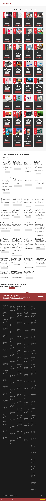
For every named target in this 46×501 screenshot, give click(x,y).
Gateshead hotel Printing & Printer (19, 344)
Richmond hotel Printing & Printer (33, 309)
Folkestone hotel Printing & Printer (19, 339)
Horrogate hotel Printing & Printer (19, 420)
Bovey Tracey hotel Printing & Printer (5, 382)
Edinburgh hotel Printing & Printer (12, 436)
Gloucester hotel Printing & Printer (19, 351)
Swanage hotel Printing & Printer (33, 392)
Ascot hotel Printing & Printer (5, 315)
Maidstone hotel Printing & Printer (26, 366)
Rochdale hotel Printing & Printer (33, 314)
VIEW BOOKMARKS (28, 171)
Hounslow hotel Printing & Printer (19, 423)
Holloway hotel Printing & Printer (19, 418)
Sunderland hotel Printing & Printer (33, 388)
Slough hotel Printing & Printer (33, 341)
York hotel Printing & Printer (33, 492)
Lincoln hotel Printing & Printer (26, 338)
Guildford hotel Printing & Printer (19, 367)
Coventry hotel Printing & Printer (12, 383)
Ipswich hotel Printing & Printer (19, 436)
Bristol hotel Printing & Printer (5, 431)
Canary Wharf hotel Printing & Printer (12, 325)
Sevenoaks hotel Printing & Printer (33, 330)
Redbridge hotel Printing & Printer (26, 440)
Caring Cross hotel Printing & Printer (12, 339)
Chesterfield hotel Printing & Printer (12, 355)
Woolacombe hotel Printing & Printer (33, 450)
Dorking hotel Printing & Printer (12, 408)
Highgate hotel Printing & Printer (19, 411)
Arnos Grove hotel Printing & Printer (5, 313)
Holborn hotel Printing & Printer (19, 416)
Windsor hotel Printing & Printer (33, 474)
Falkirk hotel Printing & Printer (19, 318)
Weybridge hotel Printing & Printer (33, 441)
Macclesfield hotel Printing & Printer (26, 361)
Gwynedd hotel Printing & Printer (19, 369)
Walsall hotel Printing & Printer (33, 427)
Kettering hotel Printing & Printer (26, 304)
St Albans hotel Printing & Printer (33, 355)
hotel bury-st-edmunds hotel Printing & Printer (12, 310)
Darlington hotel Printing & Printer (12, 394)
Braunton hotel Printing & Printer (5, 392)
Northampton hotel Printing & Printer (26, 393)
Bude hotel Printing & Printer (5, 443)
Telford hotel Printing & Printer (33, 404)
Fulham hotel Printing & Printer (19, 341)
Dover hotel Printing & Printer (12, 411)
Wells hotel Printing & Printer (33, 439)
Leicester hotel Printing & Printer (26, 331)
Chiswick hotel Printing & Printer (12, 362)
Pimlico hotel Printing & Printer (26, 424)
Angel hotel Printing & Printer (5, 308)
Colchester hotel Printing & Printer (12, 373)
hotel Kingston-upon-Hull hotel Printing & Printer (26, 313)
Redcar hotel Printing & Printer (26, 442)
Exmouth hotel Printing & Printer (19, 316)
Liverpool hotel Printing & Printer (26, 342)
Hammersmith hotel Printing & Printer (19, 376)
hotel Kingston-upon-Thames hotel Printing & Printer (26, 316)
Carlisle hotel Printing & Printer (12, 336)
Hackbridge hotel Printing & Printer (19, 372)
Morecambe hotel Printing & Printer (26, 384)
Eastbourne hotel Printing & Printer (12, 429)
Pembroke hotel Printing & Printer (26, 412)
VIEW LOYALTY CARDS (6, 218)
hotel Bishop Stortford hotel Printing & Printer (5, 364)
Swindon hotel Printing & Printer (33, 397)
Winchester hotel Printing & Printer (33, 471)
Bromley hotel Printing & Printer (5, 436)
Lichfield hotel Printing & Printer (26, 335)
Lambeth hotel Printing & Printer (26, 322)
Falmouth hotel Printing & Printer (19, 321)
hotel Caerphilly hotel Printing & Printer (12, 313)
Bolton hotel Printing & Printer (5, 375)
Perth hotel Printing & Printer (26, 419)
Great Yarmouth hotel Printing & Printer (19, 360)
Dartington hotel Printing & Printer (12, 399)
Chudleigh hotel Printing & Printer (12, 367)
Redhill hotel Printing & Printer (33, 304)
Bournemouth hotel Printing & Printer (5, 380)
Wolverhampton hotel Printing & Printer (33, 483)
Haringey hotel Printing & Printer (19, 381)
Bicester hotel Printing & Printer (5, 415)
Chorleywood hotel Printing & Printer (12, 364)
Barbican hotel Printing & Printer (5, 324)
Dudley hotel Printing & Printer (12, 413)
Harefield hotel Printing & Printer (19, 379)
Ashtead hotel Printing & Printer (5, 317)
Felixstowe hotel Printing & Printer (19, 332)
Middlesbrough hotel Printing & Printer (26, 377)
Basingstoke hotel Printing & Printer (5, 336)
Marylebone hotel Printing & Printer (26, 373)
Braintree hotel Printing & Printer (5, 389)
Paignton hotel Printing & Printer (33, 464)
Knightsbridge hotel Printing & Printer (26, 319)
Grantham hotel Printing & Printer (19, 353)
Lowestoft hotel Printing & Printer (26, 354)
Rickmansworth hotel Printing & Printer (33, 311)
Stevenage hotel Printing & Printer (33, 369)
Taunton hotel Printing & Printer (33, 399)
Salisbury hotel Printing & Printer (33, 323)
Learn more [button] (23, 499)
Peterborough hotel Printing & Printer (26, 421)
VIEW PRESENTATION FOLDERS (39, 205)
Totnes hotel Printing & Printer (33, 416)
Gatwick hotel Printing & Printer (19, 346)
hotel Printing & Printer (19, 431)
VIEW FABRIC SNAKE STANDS (4, 277)
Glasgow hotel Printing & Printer (19, 348)
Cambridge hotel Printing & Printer (12, 318)
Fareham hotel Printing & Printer (19, 323)
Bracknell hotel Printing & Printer (5, 385)
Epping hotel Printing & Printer (19, 309)
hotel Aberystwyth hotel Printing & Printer (5, 396)
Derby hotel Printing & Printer (12, 401)
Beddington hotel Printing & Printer (5, 347)
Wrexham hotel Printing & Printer (33, 490)
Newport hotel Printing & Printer (26, 386)
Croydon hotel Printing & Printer (12, 390)
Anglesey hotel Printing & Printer (5, 401)
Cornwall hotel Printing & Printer (12, 378)
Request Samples (7, 25)
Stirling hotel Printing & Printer (33, 372)
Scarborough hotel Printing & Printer (33, 325)
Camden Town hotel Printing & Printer (12, 320)
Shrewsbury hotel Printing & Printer (33, 337)
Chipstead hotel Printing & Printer (12, 360)
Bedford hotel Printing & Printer (5, 350)
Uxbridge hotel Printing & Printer (33, 423)
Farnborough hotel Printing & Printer (19, 325)
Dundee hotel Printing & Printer (12, 420)
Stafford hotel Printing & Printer (33, 362)
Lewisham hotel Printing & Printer (26, 333)
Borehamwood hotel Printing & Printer (5, 378)
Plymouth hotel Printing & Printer (26, 426)
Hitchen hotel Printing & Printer (19, 413)
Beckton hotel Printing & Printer (5, 345)
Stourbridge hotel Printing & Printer (33, 381)
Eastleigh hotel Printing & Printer (12, 431)
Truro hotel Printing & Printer (33, 418)
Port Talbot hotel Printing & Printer (26, 428)
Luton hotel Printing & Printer (26, 356)
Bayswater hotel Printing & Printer (5, 341)
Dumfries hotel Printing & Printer (12, 418)
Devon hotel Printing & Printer (12, 404)
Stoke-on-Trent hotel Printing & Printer (33, 379)
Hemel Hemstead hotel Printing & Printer (19, 402)
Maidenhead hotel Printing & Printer (26, 363)
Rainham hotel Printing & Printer (26, 435)
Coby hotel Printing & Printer (12, 376)
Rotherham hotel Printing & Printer (33, 318)
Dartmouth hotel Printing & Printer (33, 457)
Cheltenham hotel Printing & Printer (12, 346)
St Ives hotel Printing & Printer (33, 360)
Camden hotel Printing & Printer (12, 322)
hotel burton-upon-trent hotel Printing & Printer (12, 307)
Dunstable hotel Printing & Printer (12, 422)
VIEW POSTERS (28, 206)
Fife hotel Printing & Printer (19, 334)
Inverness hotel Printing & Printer (19, 433)
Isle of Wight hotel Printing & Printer (19, 438)
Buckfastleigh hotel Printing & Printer (5, 438)
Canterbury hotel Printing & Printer (12, 329)
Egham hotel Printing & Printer (12, 441)
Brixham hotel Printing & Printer (5, 433)
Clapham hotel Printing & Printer (12, 369)
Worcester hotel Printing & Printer (33, 485)
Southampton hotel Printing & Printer (33, 351)
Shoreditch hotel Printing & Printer (33, 334)
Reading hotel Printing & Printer (26, 437)
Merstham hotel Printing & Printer (26, 375)
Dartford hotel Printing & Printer (12, 397)
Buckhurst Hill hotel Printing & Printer (5, 440)
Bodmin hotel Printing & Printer (5, 373)
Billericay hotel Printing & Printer (5, 359)
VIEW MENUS (40, 218)
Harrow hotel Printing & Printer (19, 390)
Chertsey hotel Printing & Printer (12, 348)
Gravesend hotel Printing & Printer (19, 355)
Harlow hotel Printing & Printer (19, 383)
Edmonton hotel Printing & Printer (12, 438)
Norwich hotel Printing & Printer (26, 396)
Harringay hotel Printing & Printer (19, 385)
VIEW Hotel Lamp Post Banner (29, 267)
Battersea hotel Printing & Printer (5, 410)
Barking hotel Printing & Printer (5, 327)
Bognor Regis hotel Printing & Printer (5, 422)
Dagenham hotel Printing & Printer (12, 392)
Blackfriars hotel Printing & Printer (5, 368)
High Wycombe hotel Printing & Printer (19, 409)
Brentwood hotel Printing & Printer (5, 424)
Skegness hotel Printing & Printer (33, 339)
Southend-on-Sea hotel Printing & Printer (33, 353)
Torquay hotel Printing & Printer (33, 413)
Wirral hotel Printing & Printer (33, 476)
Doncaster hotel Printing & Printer (12, 406)
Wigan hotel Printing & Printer (33, 469)
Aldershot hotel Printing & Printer (5, 398)
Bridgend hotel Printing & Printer (5, 426)
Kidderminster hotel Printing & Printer (26, 307)
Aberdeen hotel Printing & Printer (5, 306)
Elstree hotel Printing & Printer (12, 443)
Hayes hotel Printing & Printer (19, 397)
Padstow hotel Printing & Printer (26, 410)
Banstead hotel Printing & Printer (5, 408)
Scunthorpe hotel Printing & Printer (33, 328)
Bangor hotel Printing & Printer (5, 405)
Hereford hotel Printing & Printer (19, 404)
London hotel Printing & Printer (26, 347)
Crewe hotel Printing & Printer (12, 387)
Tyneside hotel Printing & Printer (33, 420)
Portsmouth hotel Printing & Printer (26, 430)
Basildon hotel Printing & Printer (5, 334)
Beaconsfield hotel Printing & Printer (5, 343)
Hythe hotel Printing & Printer (19, 430)
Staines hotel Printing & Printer (33, 365)
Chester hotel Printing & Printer (12, 353)
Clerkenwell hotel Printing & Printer (12, 371)
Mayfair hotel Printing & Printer (33, 443)
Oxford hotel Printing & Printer (26, 407)
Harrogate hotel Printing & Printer (19, 388)
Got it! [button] (42, 499)
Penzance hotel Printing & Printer (26, 417)
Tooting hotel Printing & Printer (33, 411)
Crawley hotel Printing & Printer (12, 385)
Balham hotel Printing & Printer (5, 322)
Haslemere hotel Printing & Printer (19, 395)
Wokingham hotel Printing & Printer (33, 481)
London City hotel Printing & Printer (33, 460)
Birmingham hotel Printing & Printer (5, 361)
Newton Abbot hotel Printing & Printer (26, 391)
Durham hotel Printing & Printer (12, 424)
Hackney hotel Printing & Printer (19, 374)
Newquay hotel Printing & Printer (26, 389)
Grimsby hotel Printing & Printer (19, 365)
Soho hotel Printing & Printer (33, 344)
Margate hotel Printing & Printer (26, 370)
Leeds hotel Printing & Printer (26, 328)
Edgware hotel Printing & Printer (12, 434)
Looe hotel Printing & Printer (26, 349)
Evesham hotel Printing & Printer (19, 311)
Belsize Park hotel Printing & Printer (5, 352)
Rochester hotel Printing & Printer (33, 316)
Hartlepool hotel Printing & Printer (19, 392)
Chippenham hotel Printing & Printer (12, 357)
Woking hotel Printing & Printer (33, 478)
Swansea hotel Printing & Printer (33, 395)
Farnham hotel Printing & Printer (19, 328)
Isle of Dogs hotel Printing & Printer (19, 440)
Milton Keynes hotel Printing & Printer (26, 379)
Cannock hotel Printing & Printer (12, 327)
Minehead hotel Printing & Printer (26, 382)
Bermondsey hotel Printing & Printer (5, 354)
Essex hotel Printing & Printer (19, 307)
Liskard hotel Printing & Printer (26, 340)
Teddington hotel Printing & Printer (33, 402)
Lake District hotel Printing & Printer (33, 446)
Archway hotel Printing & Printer (5, 310)
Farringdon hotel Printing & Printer (19, 330)
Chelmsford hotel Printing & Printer (12, 341)
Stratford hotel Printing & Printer (33, 383)
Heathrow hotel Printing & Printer (19, 399)
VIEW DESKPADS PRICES (17, 264)
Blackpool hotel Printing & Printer (5, 371)
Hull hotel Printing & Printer (19, 427)
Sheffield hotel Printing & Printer (33, 332)
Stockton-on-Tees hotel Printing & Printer (33, 376)
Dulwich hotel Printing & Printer (12, 415)
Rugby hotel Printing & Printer (33, 321)
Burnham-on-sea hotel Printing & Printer (12, 304)
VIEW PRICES (7, 23)
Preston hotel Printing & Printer (26, 433)
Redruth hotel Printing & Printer (33, 307)
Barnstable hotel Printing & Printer (5, 331)
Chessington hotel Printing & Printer (12, 350)
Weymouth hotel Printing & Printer (33, 467)
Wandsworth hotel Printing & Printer (33, 430)
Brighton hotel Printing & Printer (5, 429)
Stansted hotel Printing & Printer (33, 367)
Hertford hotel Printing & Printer (19, 406)
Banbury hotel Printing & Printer (5, 403)
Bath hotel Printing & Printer (5, 338)
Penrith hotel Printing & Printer (26, 414)
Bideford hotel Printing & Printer (5, 357)
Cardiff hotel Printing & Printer (12, 334)
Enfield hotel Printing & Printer (19, 304)
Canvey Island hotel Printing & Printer (12, 332)
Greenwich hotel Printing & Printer (19, 362)
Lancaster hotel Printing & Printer (26, 324)
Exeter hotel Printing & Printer (19, 314)
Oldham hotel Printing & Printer (26, 405)
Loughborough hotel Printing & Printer (26, 352)
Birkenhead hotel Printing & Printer (5, 417)
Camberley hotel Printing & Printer (12, 316)
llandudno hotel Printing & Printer (26, 345)
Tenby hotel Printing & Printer (33, 406)
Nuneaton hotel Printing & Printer (26, 400)
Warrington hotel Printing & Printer (33, 432)
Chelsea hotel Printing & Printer (12, 343)
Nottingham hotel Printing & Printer (26, 398)
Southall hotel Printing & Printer (33, 348)
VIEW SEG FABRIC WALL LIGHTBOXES (17, 277)
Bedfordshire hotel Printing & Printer (5, 412)
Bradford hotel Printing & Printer (5, 387)
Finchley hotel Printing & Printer (19, 337)
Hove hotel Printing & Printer (19, 425)
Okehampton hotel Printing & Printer (26, 403)
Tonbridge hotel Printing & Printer (33, 409)
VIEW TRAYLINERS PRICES (29, 248)
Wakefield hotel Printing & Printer (33, 425)
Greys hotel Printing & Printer (19, 358)
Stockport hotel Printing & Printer (33, 374)
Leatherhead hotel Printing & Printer (26, 326)
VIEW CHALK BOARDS (40, 235)
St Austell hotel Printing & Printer (33, 358)
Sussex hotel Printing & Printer (33, 390)
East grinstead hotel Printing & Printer (12, 427)
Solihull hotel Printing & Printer (33, 346)
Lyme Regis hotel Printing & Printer (26, 359)
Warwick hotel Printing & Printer (33, 434)
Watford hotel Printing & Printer (33, 437)
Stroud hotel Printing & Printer (33, 385)
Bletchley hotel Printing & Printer (5, 419)
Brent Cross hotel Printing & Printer (5, 394)
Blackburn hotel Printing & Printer (5, 366)
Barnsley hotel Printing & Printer (5, 329)
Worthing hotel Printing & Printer (33, 488)
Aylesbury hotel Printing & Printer (5, 320)
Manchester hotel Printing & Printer (26, 368)
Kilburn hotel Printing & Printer (26, 309)
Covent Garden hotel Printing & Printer (12, 380)
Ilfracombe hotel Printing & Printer (33, 448)
